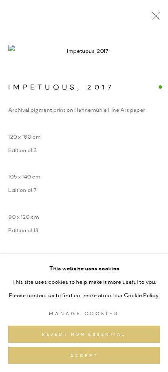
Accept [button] (84, 356)
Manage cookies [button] (84, 314)
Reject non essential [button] (84, 334)
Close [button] (154, 18)
